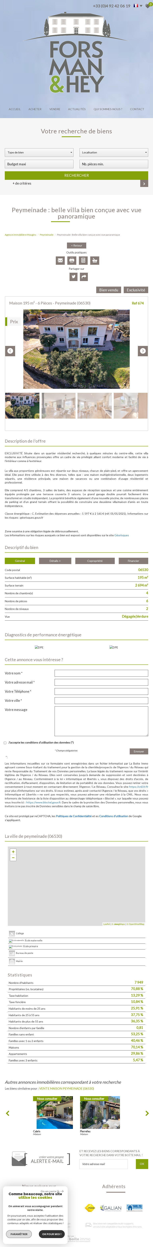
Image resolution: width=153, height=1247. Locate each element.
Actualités (77, 109)
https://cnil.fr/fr (138, 786)
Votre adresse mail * (20, 682)
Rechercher (76, 175)
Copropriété (95, 560)
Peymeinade (46, 234)
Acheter (34, 109)
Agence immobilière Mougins (20, 234)
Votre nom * (14, 673)
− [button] (13, 857)
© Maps (118, 923)
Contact (137, 109)
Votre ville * (13, 700)
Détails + (55, 560)
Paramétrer (19, 1234)
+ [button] (13, 851)
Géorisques (121, 535)
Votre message (16, 710)
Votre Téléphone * (18, 691)
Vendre (54, 109)
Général (20, 560)
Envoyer (139, 751)
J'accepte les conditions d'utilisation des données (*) (41, 742)
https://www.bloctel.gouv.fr (43, 802)
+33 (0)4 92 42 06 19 (111, 5)
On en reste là (50, 1191)
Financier (133, 560)
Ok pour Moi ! (51, 1234)
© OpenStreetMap (135, 923)
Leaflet (106, 923)
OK (142, 1163)
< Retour (76, 245)
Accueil (15, 109)
